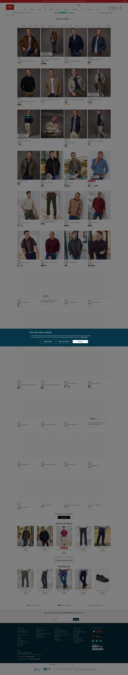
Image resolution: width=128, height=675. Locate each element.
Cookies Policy (84, 337)
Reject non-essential (64, 341)
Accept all (80, 341)
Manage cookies (48, 341)
